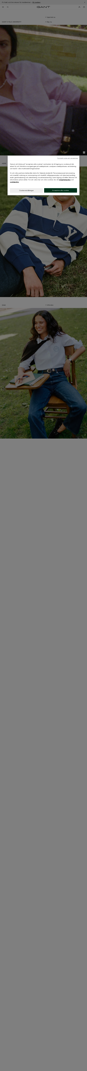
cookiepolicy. (14, 182)
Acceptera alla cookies (60, 190)
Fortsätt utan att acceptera (67, 158)
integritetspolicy (65, 180)
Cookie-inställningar (26, 190)
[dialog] (43, 175)
